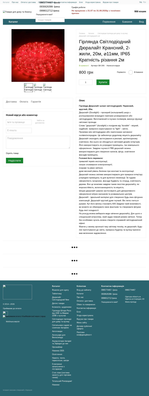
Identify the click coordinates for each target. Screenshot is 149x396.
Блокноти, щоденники (61, 307)
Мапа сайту (82, 322)
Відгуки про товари (110, 2)
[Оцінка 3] (32, 153)
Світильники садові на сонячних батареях (62, 326)
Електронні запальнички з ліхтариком (58, 366)
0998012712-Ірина (49, 11)
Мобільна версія (12, 322)
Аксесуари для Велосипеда (58, 336)
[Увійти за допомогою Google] (52, 122)
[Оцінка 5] (42, 153)
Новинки (55, 385)
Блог (81, 2)
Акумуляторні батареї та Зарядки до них (61, 342)
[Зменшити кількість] (81, 82)
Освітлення (57, 354)
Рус (144, 2)
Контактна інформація (67, 2)
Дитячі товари (58, 303)
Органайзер (57, 347)
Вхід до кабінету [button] (84, 290)
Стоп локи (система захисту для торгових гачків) (61, 375)
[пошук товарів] (62, 19)
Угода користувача (93, 2)
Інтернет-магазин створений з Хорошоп (17, 390)
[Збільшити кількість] (90, 82)
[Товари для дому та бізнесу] (17, 292)
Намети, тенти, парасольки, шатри (60, 359)
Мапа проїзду (130, 302)
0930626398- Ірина (50, 7)
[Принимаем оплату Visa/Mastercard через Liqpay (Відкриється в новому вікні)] (24, 316)
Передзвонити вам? (44, 15)
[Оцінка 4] (37, 153)
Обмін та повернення (86, 304)
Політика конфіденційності (84, 333)
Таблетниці (57, 293)
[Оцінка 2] (28, 153)
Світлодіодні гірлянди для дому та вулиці (61, 320)
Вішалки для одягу (60, 290)
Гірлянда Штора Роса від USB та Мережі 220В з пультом (61, 313)
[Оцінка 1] (23, 153)
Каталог (6, 2)
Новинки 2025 (58, 351)
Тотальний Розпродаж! (62, 381)
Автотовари (57, 331)
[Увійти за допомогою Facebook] (47, 122)
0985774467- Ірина (50, 2)
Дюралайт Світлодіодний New (60, 298)
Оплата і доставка (28, 2)
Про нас (15, 2)
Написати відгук (113, 66)
